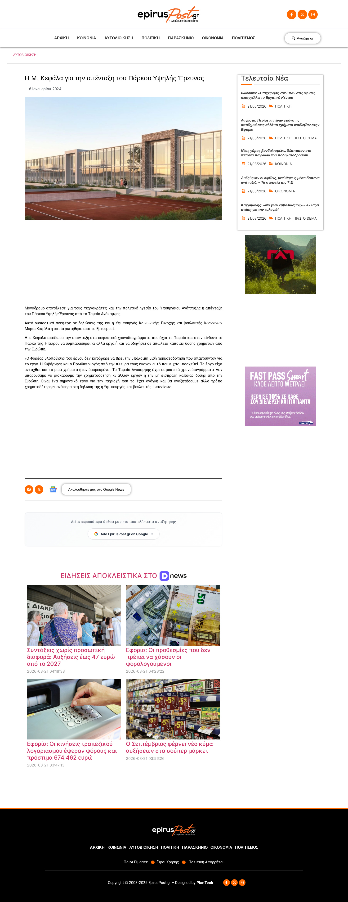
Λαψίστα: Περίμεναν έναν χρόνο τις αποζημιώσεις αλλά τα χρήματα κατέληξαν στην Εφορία (280, 124)
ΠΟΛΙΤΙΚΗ (151, 38)
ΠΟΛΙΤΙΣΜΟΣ (243, 38)
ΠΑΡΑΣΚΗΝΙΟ (181, 38)
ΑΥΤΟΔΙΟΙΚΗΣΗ (118, 38)
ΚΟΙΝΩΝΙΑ (86, 38)
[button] (29, 489)
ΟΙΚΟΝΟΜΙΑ (213, 38)
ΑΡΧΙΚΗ (61, 38)
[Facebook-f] (291, 14)
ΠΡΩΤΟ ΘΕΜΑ (305, 138)
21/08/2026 (256, 106)
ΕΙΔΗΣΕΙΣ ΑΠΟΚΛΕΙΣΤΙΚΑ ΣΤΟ (110, 576)
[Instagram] (313, 14)
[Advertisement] (123, 263)
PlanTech (204, 882)
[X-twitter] (302, 14)
